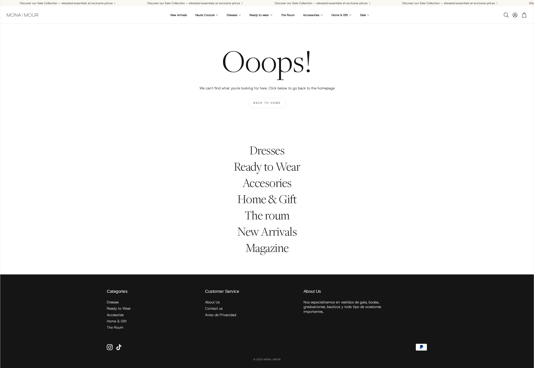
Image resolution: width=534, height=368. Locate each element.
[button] (506, 15)
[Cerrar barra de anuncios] (529, 3)
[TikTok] (119, 347)
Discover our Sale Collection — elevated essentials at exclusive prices (55, 3)
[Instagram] (110, 347)
